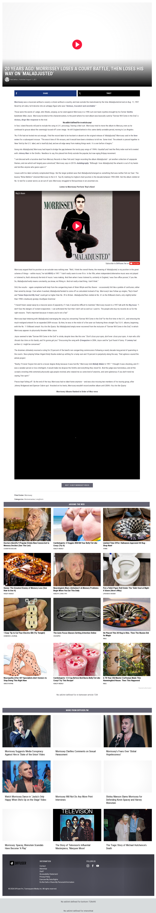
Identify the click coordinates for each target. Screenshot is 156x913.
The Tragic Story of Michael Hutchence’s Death (126, 847)
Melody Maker (98, 364)
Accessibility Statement (49, 874)
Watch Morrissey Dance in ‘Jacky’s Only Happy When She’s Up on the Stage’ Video (25, 798)
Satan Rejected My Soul (28, 295)
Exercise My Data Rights (49, 879)
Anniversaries (29, 499)
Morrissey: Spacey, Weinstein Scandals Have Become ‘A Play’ (24, 847)
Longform (39, 499)
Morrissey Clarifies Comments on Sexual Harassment (75, 753)
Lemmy (130, 340)
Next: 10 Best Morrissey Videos (77, 485)
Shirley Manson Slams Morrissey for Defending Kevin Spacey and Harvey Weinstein (124, 799)
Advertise (43, 869)
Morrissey (18, 102)
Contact (43, 866)
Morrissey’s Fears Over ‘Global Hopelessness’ (121, 753)
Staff (42, 871)
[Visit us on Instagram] (88, 865)
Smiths (130, 112)
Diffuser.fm (121, 263)
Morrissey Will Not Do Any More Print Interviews (74, 798)
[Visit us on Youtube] (98, 865)
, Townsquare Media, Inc (32, 889)
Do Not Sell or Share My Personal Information (57, 882)
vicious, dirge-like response (26, 119)
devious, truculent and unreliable (80, 106)
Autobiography (83, 163)
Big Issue (133, 305)
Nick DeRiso (14, 79)
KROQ (50, 273)
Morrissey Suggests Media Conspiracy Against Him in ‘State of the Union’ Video (25, 753)
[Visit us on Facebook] (93, 865)
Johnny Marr (23, 153)
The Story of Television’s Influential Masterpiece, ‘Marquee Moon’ (72, 847)
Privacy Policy (45, 877)
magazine (85, 340)
